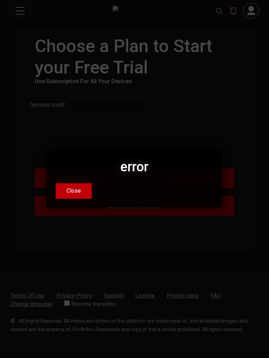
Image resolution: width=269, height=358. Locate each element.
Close (74, 191)
